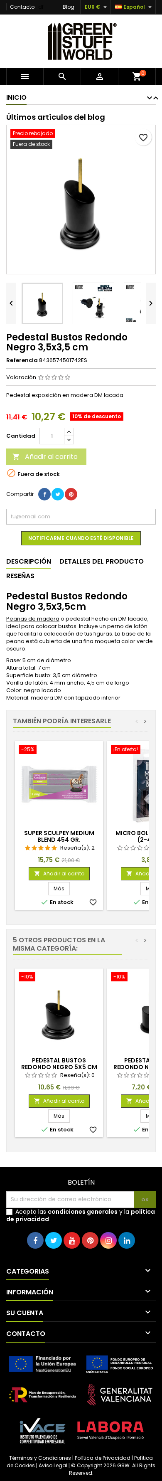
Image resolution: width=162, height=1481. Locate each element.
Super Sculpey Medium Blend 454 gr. (59, 836)
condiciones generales (83, 1211)
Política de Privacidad (102, 1457)
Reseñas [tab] (20, 576)
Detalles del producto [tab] (101, 561)
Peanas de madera (32, 619)
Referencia (22, 360)
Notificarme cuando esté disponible (81, 538)
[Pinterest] (71, 494)
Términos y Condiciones (40, 1457)
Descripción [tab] (28, 561)
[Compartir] (44, 494)
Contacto (22, 6)
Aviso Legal (53, 1465)
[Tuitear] (58, 494)
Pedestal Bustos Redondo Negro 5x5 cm (59, 1063)
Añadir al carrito (45, 456)
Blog (68, 6)
